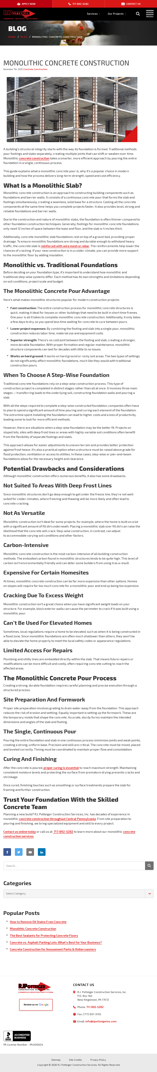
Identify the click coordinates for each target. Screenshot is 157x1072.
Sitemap (56, 1059)
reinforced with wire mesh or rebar (65, 246)
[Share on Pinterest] (56, 852)
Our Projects (116, 13)
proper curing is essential (61, 767)
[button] (36, 1005)
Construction (40, 69)
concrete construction (34, 158)
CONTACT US (133, 3)
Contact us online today (19, 831)
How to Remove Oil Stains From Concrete (38, 921)
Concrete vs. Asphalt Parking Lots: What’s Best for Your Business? (56, 942)
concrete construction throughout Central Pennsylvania (57, 819)
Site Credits (75, 1059)
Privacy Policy (98, 1059)
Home (12, 36)
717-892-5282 (80, 3)
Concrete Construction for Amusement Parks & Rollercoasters (53, 949)
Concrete (28, 69)
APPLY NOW (28, 3)
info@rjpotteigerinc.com (101, 1021)
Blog (24, 36)
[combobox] (78, 893)
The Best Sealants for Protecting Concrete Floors (44, 935)
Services (92, 13)
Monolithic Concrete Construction (33, 928)
